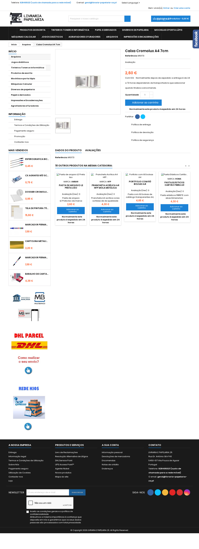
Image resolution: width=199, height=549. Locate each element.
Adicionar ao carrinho (143, 102)
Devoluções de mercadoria (116, 456)
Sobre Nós (14, 464)
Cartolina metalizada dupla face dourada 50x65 (37, 241)
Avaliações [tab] (93, 150)
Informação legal (17, 456)
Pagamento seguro (24, 130)
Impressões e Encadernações (141, 36)
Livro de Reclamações (66, 452)
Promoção (19, 136)
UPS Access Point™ (64, 464)
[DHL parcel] (30, 352)
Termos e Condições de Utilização (31, 125)
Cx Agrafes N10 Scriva (37, 175)
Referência (131, 55)
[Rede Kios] (30, 407)
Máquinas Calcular (24, 36)
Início (12, 51)
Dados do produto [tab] (68, 150)
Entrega (18, 119)
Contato (154, 445)
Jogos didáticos (52, 36)
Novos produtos (63, 472)
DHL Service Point (63, 460)
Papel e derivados (105, 30)
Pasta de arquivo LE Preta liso (71, 186)
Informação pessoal (112, 452)
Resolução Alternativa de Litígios (71, 456)
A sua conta (110, 445)
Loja (11, 480)
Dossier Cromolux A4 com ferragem (37, 192)
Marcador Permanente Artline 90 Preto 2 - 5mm (37, 257)
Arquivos (112, 36)
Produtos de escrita (32, 30)
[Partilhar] (137, 116)
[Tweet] (143, 116)
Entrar (166, 8)
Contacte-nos (21, 142)
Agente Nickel (62, 468)
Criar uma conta (182, 8)
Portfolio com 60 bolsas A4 (140, 183)
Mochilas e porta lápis (168, 30)
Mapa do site (61, 476)
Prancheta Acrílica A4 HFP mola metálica (105, 186)
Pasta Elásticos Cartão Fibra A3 (174, 184)
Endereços (107, 468)
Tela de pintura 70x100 (37, 208)
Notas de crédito (110, 464)
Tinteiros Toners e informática (70, 30)
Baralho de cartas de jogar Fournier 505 (37, 274)
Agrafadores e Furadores (84, 36)
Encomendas (108, 460)
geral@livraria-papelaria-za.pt (101, 2)
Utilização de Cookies (20, 472)
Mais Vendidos (18, 150)
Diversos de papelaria (135, 30)
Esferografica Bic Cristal (37, 159)
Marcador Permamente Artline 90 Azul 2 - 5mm (37, 224)
